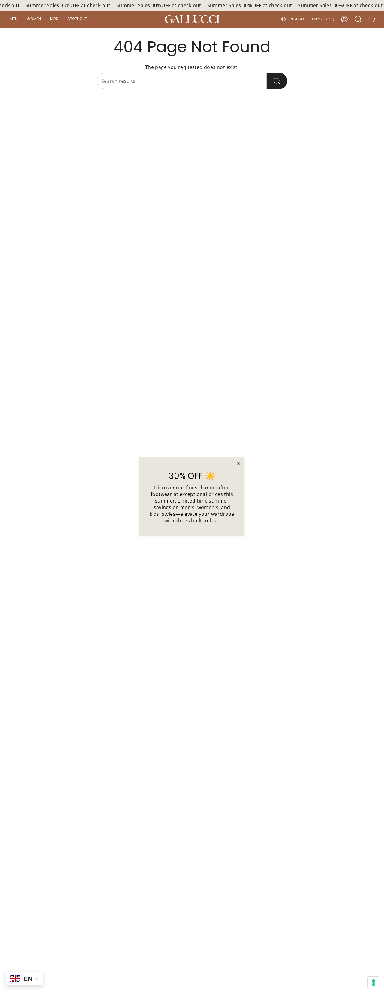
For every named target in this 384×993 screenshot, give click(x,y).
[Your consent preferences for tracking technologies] (373, 982)
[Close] (238, 463)
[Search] (277, 81)
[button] (13, 19)
